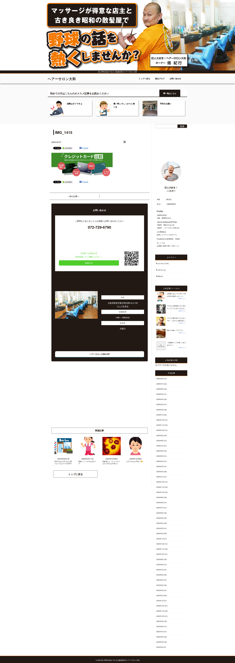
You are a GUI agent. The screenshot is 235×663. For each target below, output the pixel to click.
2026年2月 (160, 410)
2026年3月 (160, 404)
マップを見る (123, 306)
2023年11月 (160, 549)
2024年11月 (160, 487)
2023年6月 (160, 575)
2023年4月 (160, 585)
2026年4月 (160, 399)
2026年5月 (160, 394)
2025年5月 (160, 456)
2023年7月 (160, 570)
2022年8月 (160, 626)
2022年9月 (160, 621)
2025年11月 (160, 425)
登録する (89, 263)
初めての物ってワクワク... (175, 330)
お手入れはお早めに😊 (134, 461)
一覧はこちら (170, 93)
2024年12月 (160, 482)
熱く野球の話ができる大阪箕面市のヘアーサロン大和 (120, 660)
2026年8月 (160, 378)
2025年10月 (160, 430)
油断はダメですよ (74, 103)
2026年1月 (160, 415)
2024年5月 (160, 518)
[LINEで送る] (67, 148)
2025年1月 (160, 477)
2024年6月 (160, 513)
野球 (159, 276)
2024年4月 (160, 523)
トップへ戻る (144, 78)
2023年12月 (160, 544)
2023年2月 (160, 595)
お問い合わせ (175, 78)
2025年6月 (160, 451)
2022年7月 (160, 631)
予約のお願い (166, 103)
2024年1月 (160, 539)
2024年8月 (160, 502)
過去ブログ (160, 78)
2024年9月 (160, 497)
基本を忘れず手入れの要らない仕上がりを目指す (63, 462)
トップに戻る (75, 474)
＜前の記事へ (73, 196)
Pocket (85, 148)
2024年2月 (160, 533)
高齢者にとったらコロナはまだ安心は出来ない (111, 462)
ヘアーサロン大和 (62, 78)
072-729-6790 (99, 227)
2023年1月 (160, 601)
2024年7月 (160, 508)
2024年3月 (160, 528)
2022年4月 (160, 647)
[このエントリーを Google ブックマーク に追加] (81, 148)
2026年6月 (160, 389)
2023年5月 (160, 580)
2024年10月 (160, 492)
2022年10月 (160, 616)
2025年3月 (160, 466)
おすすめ (161, 263)
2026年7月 (160, 384)
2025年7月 (160, 446)
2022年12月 (160, 606)
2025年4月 (160, 461)
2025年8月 (160, 441)
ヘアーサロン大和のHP (99, 354)
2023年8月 (160, 564)
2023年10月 (160, 554)
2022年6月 (160, 637)
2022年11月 (160, 611)
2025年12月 (160, 420)
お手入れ (161, 270)
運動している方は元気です (87, 462)
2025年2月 (160, 471)
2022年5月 (160, 642)
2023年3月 (160, 590)
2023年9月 (160, 559)
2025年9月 (160, 435)
